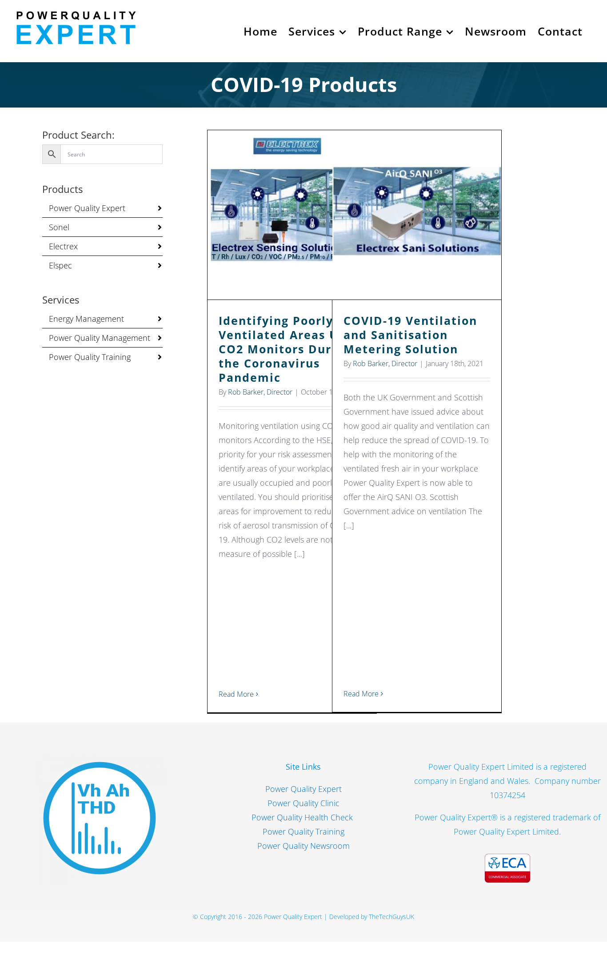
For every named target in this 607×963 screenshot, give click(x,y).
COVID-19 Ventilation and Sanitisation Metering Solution (417, 215)
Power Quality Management (99, 337)
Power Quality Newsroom (303, 845)
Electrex (63, 246)
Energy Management (86, 318)
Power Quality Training (90, 357)
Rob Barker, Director (260, 392)
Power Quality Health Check (303, 817)
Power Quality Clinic (303, 803)
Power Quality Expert (87, 208)
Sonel (59, 227)
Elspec (60, 265)
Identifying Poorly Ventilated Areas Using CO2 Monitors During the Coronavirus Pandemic (292, 215)
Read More (236, 694)
